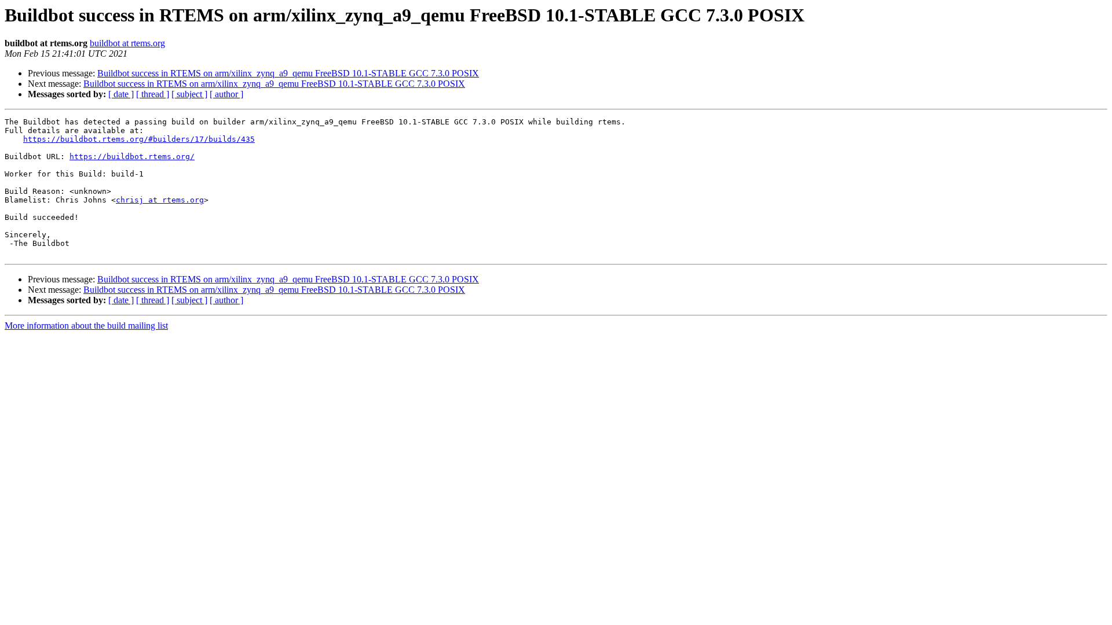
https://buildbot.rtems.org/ (132, 156)
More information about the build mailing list (86, 325)
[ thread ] (152, 94)
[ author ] (226, 94)
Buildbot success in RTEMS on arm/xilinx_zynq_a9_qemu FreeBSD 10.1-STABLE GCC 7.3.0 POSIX (288, 73)
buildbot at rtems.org (127, 43)
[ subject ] (189, 94)
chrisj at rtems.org (160, 200)
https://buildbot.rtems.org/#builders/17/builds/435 (139, 139)
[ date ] (121, 94)
